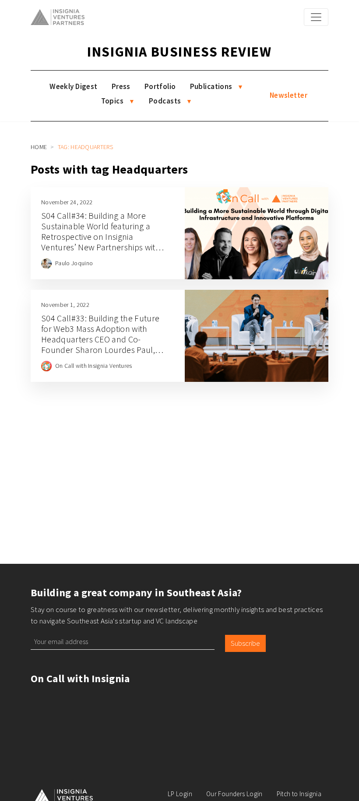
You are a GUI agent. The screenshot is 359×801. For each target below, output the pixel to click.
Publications (211, 86)
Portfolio (160, 86)
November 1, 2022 (65, 305)
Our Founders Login (234, 794)
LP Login (180, 794)
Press (121, 86)
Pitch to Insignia (299, 794)
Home (39, 147)
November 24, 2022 (66, 202)
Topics (112, 101)
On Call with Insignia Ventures (93, 366)
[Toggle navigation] (316, 17)
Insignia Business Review (179, 52)
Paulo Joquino (74, 263)
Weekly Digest (73, 86)
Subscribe (245, 643)
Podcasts (165, 101)
